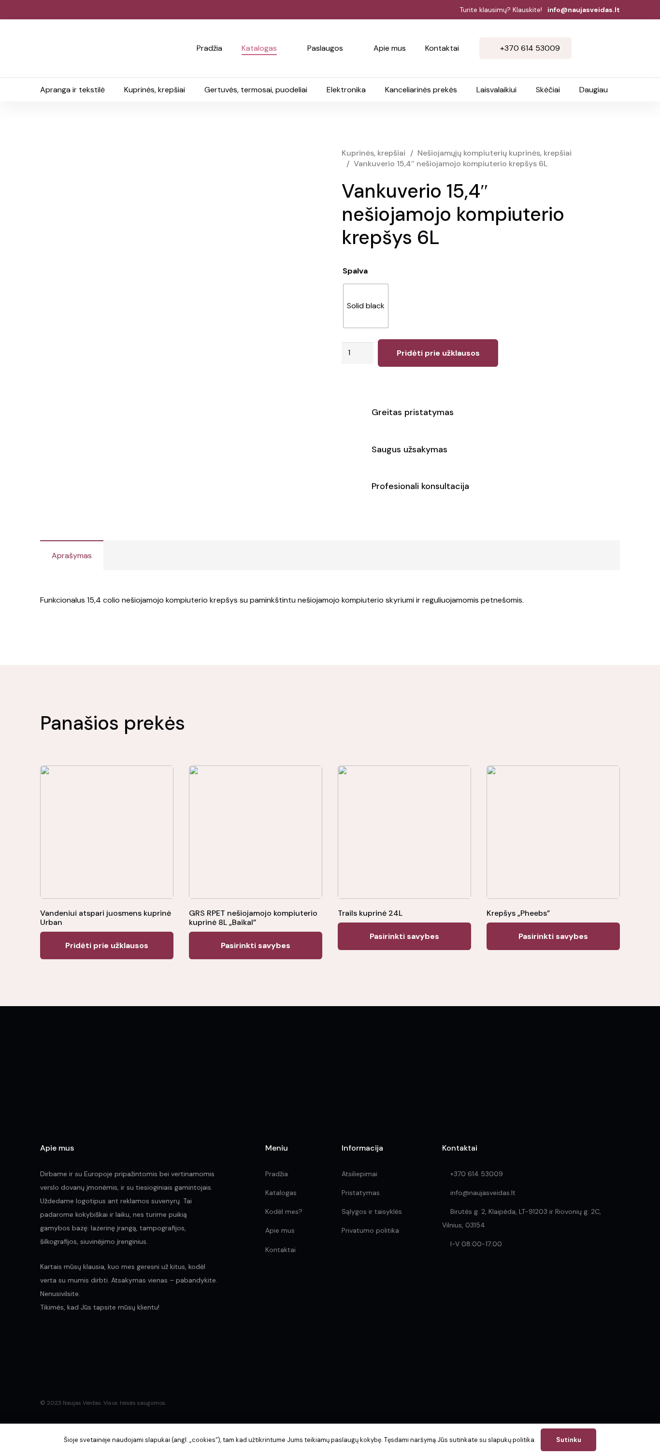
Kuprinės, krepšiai (373, 153)
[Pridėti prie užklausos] (609, 48)
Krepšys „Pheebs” (518, 913)
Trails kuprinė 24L (370, 913)
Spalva (355, 271)
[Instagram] (65, 1344)
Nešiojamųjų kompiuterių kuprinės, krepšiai (494, 153)
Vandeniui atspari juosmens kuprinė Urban (105, 917)
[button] (282, 48)
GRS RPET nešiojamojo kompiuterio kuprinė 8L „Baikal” (253, 917)
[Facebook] (44, 1343)
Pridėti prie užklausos (438, 353)
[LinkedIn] (87, 1343)
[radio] (366, 306)
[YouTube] (108, 1343)
